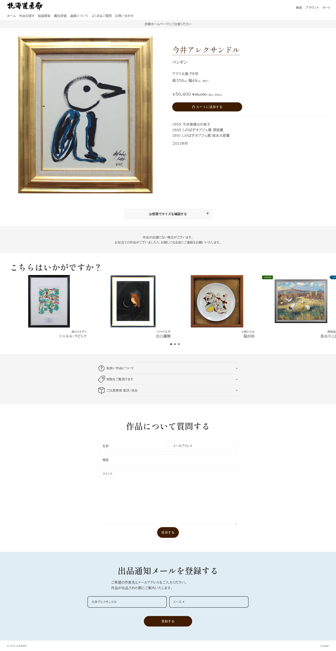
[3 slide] (179, 344)
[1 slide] (171, 344)
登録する (168, 621)
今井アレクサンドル (206, 49)
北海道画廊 (21, 646)
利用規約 (325, 646)
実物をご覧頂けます (119, 379)
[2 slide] (175, 344)
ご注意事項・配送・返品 (122, 390)
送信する (168, 532)
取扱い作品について (120, 368)
